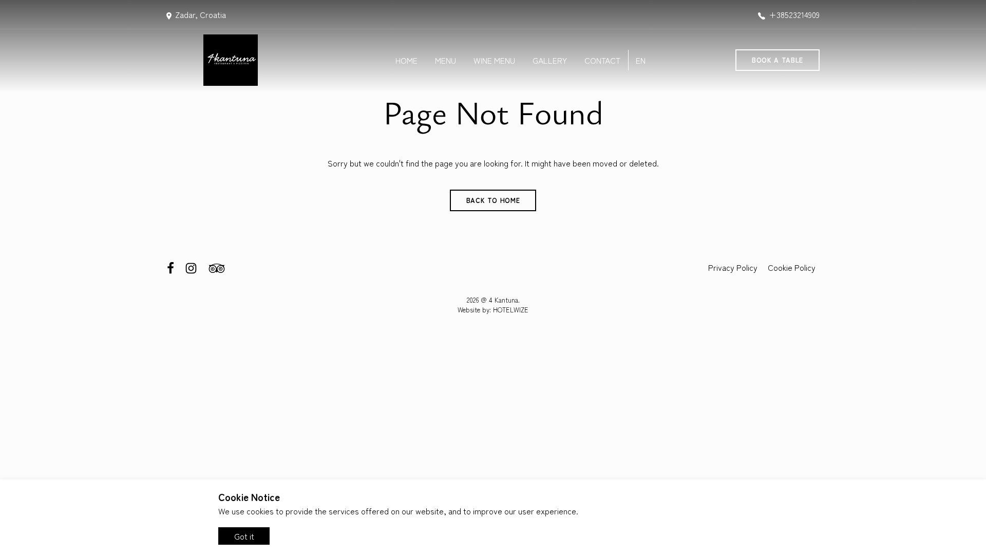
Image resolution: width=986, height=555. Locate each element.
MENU (445, 60)
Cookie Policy (792, 267)
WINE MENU (494, 60)
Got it (244, 536)
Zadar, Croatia (200, 14)
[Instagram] (192, 267)
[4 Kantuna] (248, 60)
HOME (406, 60)
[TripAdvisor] (216, 267)
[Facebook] (171, 267)
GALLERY (550, 60)
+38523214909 (794, 14)
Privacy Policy (732, 267)
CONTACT (602, 60)
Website (469, 309)
